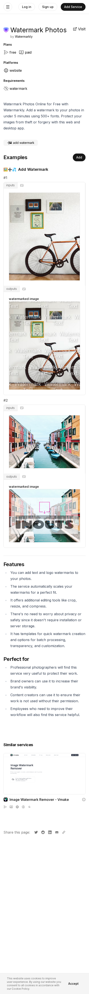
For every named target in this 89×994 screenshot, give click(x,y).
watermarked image (24, 299)
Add (79, 157)
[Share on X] (35, 832)
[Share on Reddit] (42, 832)
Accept (73, 983)
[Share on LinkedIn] (49, 832)
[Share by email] (56, 832)
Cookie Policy (20, 988)
